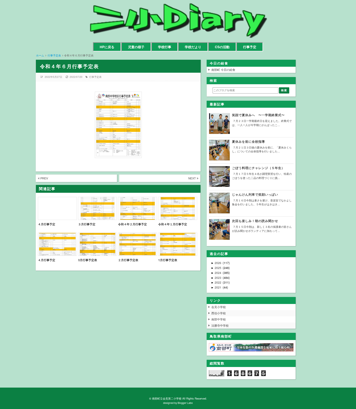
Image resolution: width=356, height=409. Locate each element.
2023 (218, 278)
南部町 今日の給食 (223, 70)
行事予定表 (95, 76)
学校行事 (164, 46)
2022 (218, 282)
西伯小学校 (218, 313)
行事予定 (249, 46)
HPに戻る (107, 46)
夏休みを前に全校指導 (248, 141)
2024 (218, 273)
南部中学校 (218, 319)
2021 (218, 287)
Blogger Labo (185, 402)
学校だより (193, 46)
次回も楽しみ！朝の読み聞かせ (255, 221)
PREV (44, 178)
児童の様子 (136, 46)
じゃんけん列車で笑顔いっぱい (255, 194)
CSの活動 (222, 46)
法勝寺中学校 (220, 325)
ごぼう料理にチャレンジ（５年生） (258, 168)
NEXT (192, 178)
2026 (218, 263)
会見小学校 (218, 307)
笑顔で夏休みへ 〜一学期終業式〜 (258, 115)
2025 (218, 268)
